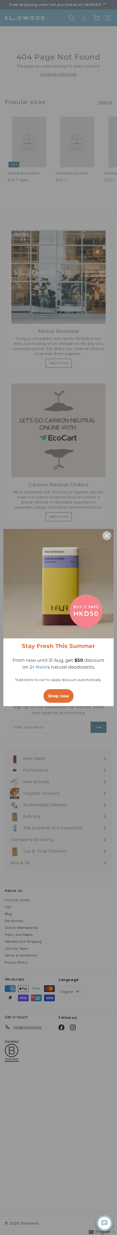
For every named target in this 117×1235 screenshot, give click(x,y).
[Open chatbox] (104, 1223)
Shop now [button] (58, 695)
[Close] (107, 535)
